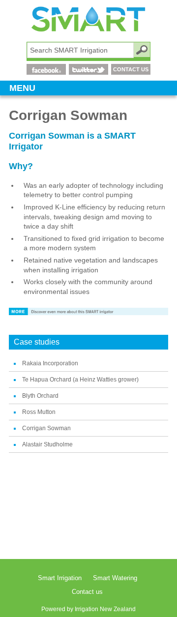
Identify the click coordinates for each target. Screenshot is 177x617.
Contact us (87, 591)
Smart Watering (115, 578)
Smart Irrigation (60, 578)
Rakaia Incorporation (50, 363)
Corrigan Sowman (46, 428)
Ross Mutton (39, 412)
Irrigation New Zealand (105, 609)
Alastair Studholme (47, 444)
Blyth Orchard (40, 395)
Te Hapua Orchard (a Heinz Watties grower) (80, 379)
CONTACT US (130, 69)
